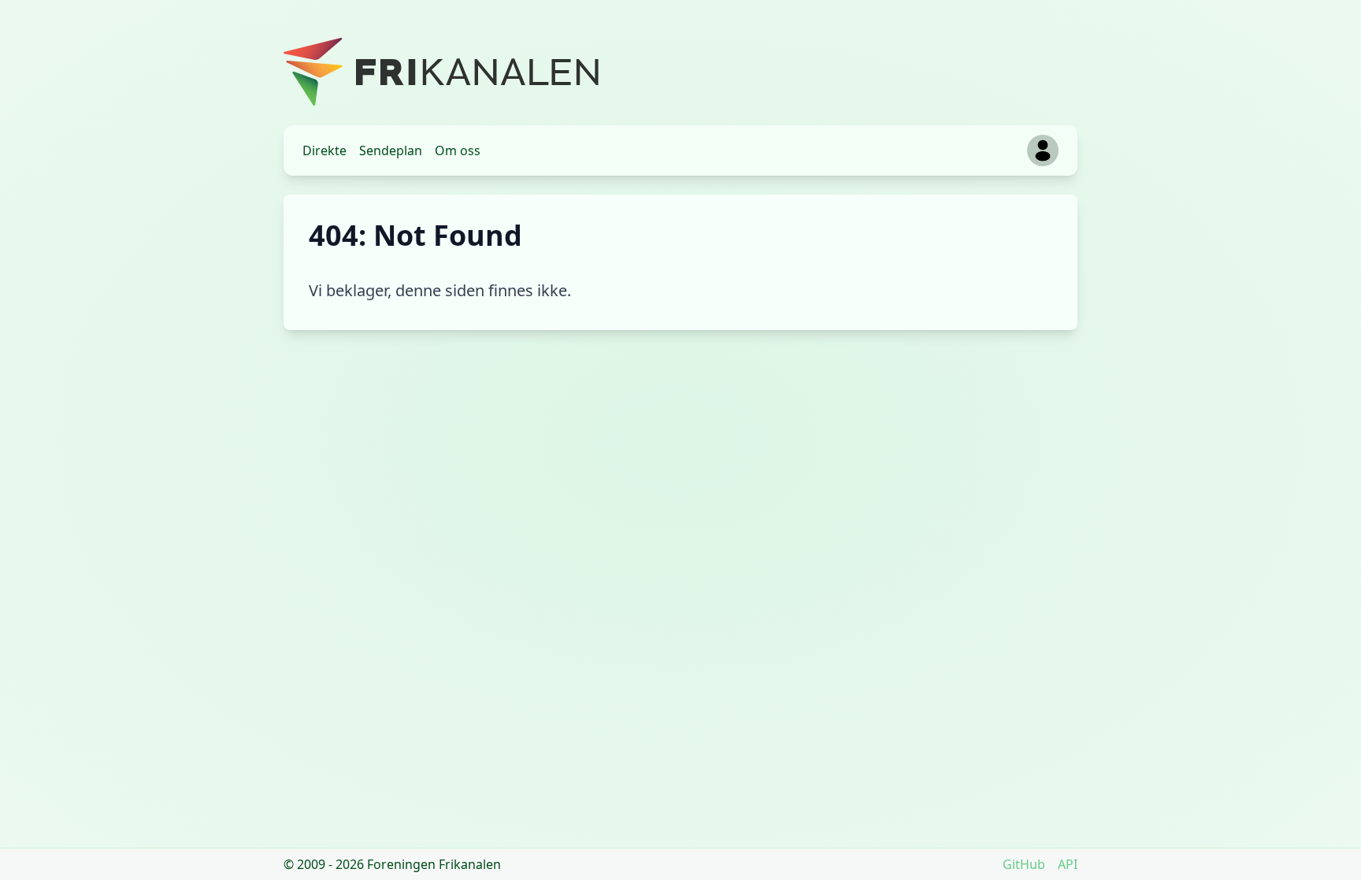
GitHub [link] (1024, 864)
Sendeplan (390, 150)
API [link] (1067, 864)
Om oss (457, 150)
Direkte (324, 150)
